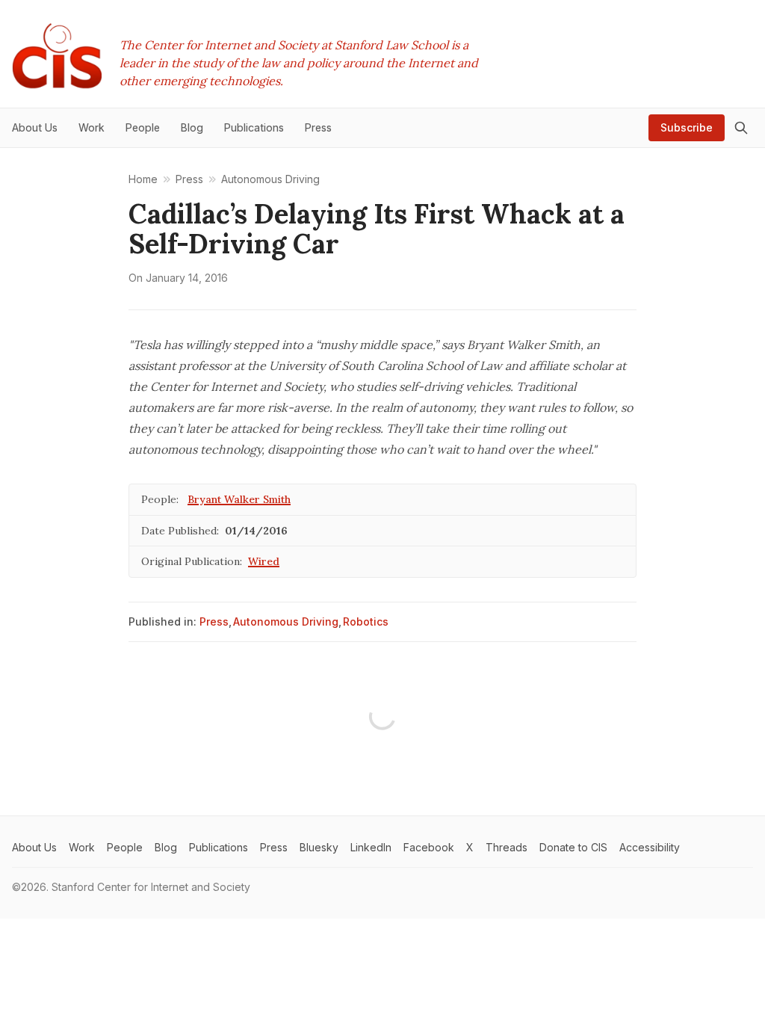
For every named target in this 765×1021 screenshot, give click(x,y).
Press (214, 621)
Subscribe (686, 127)
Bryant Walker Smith (239, 499)
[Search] (741, 128)
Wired (263, 561)
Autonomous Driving (285, 621)
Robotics (365, 621)
